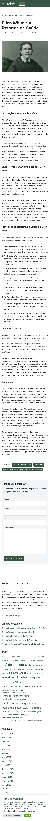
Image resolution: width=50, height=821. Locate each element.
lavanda (6, 677)
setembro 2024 (7, 733)
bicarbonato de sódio (17, 660)
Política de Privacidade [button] (12, 816)
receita (20, 690)
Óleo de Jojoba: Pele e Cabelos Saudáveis (18, 636)
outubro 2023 (7, 777)
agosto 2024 (6, 737)
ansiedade (16, 657)
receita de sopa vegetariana (19, 703)
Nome (6, 499)
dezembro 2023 (8, 769)
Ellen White (39, 464)
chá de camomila (14, 665)
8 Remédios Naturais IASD (22, 464)
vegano (4, 715)
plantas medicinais (7, 690)
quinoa (15, 690)
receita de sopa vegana (14, 699)
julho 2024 (5, 741)
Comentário (9, 528)
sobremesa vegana (33, 712)
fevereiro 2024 (7, 761)
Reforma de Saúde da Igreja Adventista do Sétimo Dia (22, 469)
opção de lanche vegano (26, 677)
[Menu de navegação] (22, 4)
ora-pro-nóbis (5, 682)
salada (23, 712)
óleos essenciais (35, 721)
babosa (41, 657)
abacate (4, 657)
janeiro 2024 (6, 765)
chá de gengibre (35, 665)
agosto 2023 (6, 785)
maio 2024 (6, 749)
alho (9, 656)
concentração (30, 669)
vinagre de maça (13, 715)
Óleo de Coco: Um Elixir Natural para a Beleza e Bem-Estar (24, 628)
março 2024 (6, 757)
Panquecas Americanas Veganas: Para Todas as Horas (23, 644)
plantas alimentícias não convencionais (22, 686)
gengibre (24, 673)
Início (4, 15)
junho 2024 (6, 745)
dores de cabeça (39, 669)
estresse (14, 672)
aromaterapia (33, 657)
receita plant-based (12, 707)
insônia (41, 673)
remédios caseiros (11, 711)
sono (43, 712)
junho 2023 (6, 793)
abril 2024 (5, 753)
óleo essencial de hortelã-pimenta (14, 721)
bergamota (5, 660)
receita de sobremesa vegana (15, 696)
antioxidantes (25, 657)
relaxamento (35, 708)
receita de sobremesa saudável (14, 693)
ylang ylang (25, 715)
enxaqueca (5, 673)
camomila (30, 660)
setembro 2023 (7, 781)
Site (5, 518)
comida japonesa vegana (13, 669)
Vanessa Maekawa (11, 33)
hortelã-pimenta (34, 673)
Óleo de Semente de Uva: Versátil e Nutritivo (19, 632)
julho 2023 (5, 789)
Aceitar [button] (27, 816)
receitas (26, 708)
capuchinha (40, 660)
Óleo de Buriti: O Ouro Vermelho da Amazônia (19, 640)
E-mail (6, 509)
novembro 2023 (8, 773)
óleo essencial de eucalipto (12, 718)
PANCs (15, 682)
